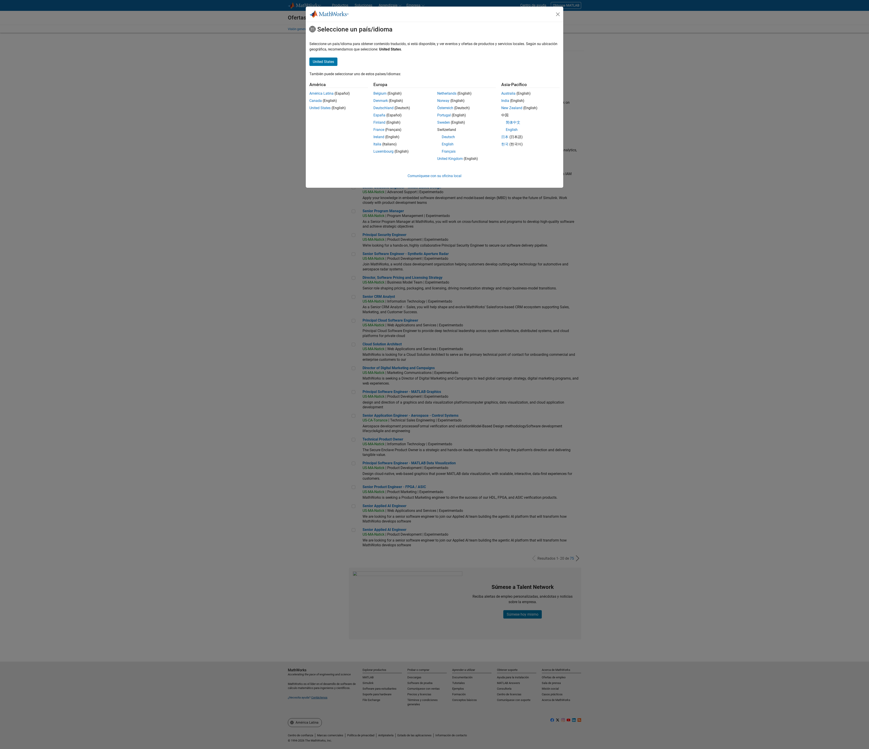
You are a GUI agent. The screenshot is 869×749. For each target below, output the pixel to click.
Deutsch (448, 137)
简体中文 (513, 122)
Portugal (444, 115)
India (505, 101)
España (379, 115)
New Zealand (511, 108)
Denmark (380, 101)
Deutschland (383, 108)
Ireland (378, 137)
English (448, 144)
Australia (508, 93)
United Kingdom (450, 159)
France (378, 130)
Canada (315, 101)
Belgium (380, 93)
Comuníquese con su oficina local (434, 176)
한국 (505, 144)
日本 (505, 137)
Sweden (443, 122)
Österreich (445, 108)
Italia (377, 144)
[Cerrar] (557, 14)
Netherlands (446, 93)
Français (449, 151)
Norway (443, 101)
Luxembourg (383, 151)
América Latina (321, 93)
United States (320, 108)
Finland (379, 122)
